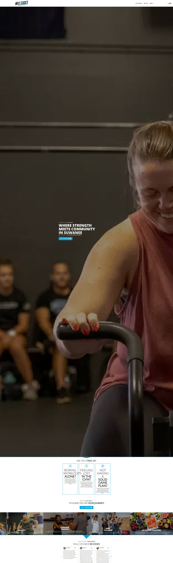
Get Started (139, 3)
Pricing (146, 3)
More (151, 3)
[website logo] (21, 3)
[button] (61, 556)
